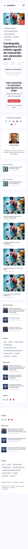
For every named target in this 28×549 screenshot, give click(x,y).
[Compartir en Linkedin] (20, 121)
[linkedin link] (4, 399)
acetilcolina (7, 356)
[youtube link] (13, 399)
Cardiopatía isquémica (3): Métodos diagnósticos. (15, 182)
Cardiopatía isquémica (10, 28)
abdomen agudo (19, 342)
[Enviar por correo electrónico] (11, 124)
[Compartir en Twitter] (10, 121)
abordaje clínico (8, 345)
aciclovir (15, 356)
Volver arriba (5, 489)
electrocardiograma (9, 34)
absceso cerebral (8, 353)
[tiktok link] (10, 399)
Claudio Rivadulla (14, 145)
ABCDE (10, 342)
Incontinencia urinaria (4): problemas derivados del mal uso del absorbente (16, 386)
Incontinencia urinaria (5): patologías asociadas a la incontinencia (15, 377)
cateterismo (8, 39)
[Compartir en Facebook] (6, 121)
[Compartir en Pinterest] (13, 121)
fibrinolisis (16, 37)
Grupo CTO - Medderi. (10, 486)
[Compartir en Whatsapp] (17, 121)
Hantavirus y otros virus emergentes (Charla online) (15, 328)
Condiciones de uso (6, 482)
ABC (5, 342)
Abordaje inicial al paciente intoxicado (13, 350)
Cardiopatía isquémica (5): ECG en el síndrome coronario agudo (12, 217)
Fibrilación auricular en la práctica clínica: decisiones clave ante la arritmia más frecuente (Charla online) (17, 310)
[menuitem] (6, 482)
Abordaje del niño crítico (10, 347)
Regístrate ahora (14, 101)
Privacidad (15, 482)
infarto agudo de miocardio (11, 31)
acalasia (17, 353)
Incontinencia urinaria (14, 318)
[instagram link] (7, 399)
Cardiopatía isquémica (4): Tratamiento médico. (15, 168)
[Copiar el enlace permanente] (15, 124)
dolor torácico (8, 37)
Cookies (22, 482)
